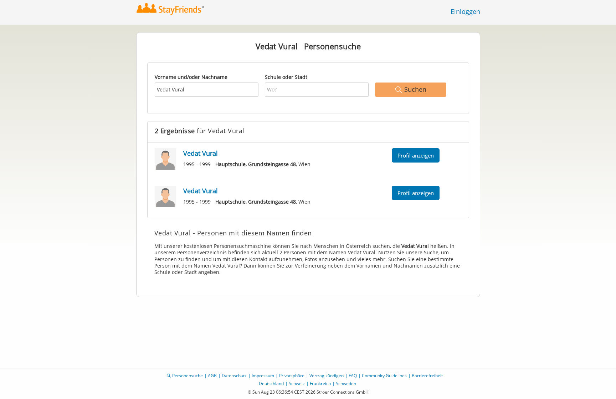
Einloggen (465, 11)
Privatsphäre (291, 376)
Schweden (346, 383)
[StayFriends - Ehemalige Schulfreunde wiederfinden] (170, 9)
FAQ (353, 376)
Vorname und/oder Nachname (191, 77)
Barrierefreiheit (427, 376)
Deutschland (271, 383)
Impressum (263, 376)
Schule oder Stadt (286, 77)
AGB (212, 376)
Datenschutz (234, 376)
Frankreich (320, 383)
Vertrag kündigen (326, 376)
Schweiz (297, 383)
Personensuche (187, 376)
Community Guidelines (384, 376)
